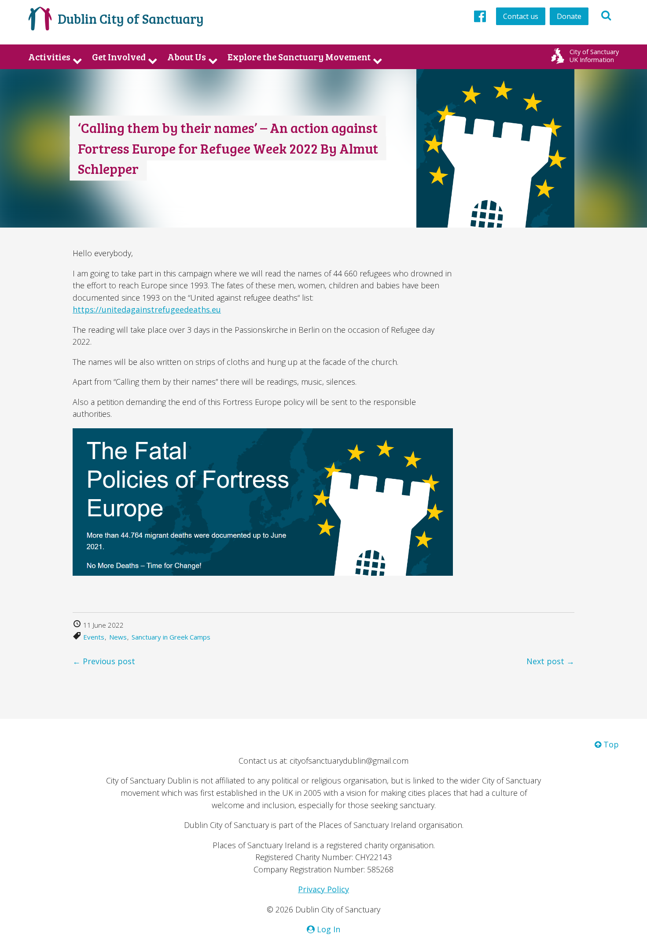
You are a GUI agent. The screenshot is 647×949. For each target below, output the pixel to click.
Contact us (520, 16)
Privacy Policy (323, 889)
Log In (327, 929)
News (118, 637)
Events (93, 637)
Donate (569, 16)
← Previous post (104, 661)
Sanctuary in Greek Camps (171, 637)
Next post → (550, 661)
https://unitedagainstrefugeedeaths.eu (147, 309)
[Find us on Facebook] (480, 16)
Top (610, 744)
